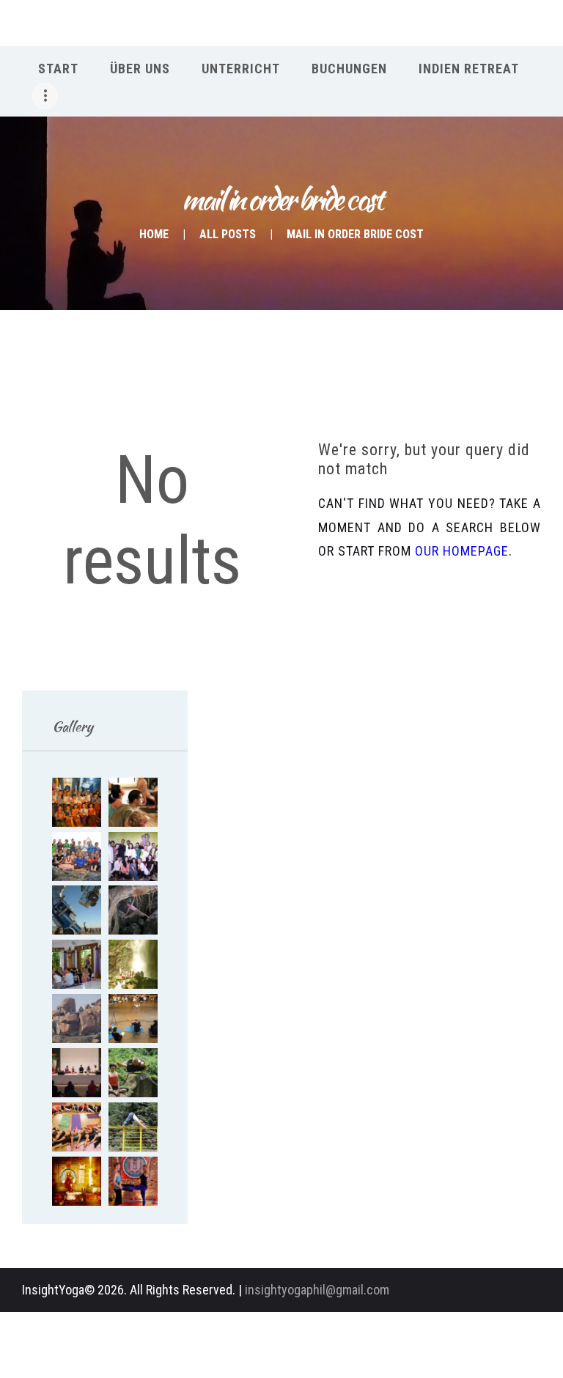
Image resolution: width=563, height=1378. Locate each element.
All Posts (227, 234)
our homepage (462, 551)
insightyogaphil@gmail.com (317, 1289)
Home (154, 234)
